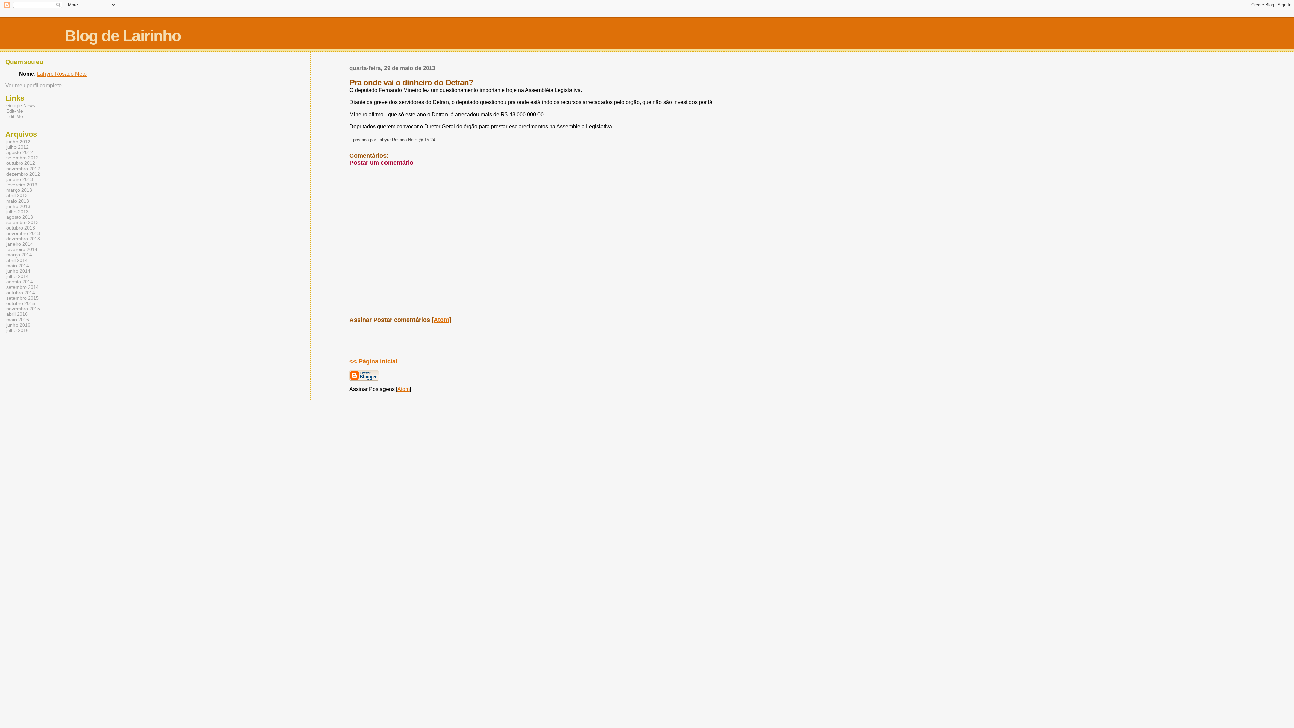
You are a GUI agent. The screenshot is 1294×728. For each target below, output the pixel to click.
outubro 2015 (20, 303)
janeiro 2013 (19, 179)
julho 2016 (17, 330)
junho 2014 (18, 271)
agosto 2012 (19, 152)
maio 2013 (17, 201)
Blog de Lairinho (123, 36)
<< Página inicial (373, 361)
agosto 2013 (19, 217)
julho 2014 (17, 276)
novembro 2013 (23, 233)
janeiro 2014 (19, 244)
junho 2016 (18, 325)
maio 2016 (17, 319)
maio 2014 (17, 265)
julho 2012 (17, 147)
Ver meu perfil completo (33, 85)
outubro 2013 (20, 228)
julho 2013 (17, 211)
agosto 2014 (19, 281)
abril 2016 (17, 314)
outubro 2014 (20, 292)
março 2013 (19, 190)
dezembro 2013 (23, 238)
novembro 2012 (23, 168)
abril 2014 (17, 260)
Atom (441, 319)
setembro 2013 (22, 222)
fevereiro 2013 (21, 184)
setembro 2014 (22, 287)
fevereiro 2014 (21, 249)
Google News (20, 105)
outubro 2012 (20, 163)
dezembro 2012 (23, 174)
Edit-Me (14, 111)
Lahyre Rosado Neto (62, 74)
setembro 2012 (22, 157)
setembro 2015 (22, 298)
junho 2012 (18, 141)
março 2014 (19, 254)
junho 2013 (18, 206)
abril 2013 (17, 195)
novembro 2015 (23, 308)
